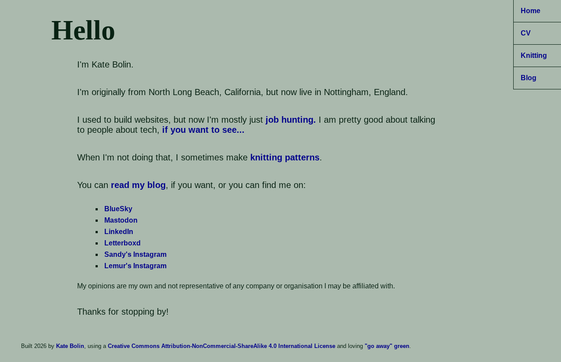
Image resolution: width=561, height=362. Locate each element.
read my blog (138, 185)
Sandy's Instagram (135, 254)
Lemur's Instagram (135, 266)
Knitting (534, 55)
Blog (528, 78)
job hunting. (291, 119)
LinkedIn (118, 231)
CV (526, 33)
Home (530, 10)
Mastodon (121, 220)
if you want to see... (203, 130)
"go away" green (387, 346)
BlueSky (118, 209)
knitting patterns (285, 157)
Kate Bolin (70, 346)
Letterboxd (122, 243)
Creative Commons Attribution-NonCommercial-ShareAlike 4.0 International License (221, 346)
